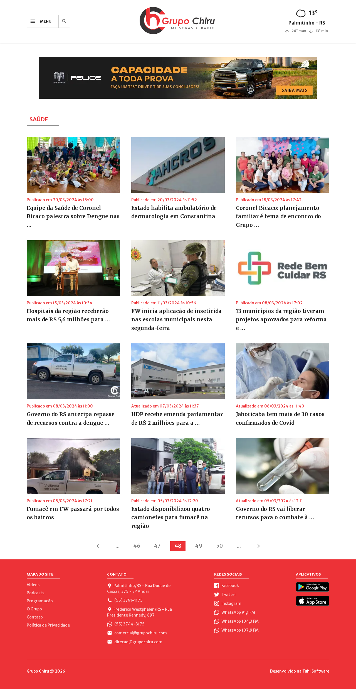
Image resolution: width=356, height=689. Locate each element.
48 (177, 545)
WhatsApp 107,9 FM (240, 630)
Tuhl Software (315, 671)
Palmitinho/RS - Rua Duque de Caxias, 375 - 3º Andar (138, 588)
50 (219, 545)
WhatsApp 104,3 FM (240, 621)
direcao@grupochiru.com (137, 641)
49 (198, 545)
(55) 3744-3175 (129, 624)
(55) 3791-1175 (128, 600)
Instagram (231, 603)
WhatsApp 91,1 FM (238, 612)
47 (157, 545)
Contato (35, 617)
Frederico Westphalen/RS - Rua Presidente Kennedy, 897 (139, 612)
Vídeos (33, 584)
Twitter (228, 594)
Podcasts (35, 592)
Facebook (230, 585)
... (117, 545)
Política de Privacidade (48, 625)
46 (136, 545)
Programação (40, 600)
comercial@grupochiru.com (140, 632)
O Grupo (34, 609)
